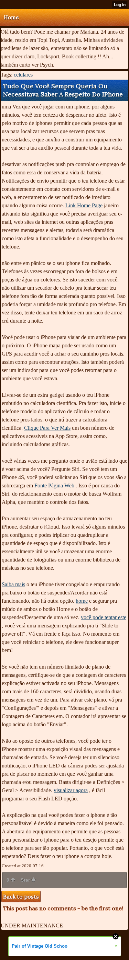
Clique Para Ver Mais (47, 428)
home (82, 601)
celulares (23, 75)
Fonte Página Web (54, 485)
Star (26, 880)
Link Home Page (84, 205)
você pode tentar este (103, 617)
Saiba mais (13, 584)
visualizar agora (71, 790)
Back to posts (21, 896)
